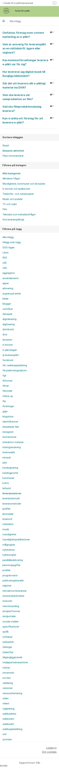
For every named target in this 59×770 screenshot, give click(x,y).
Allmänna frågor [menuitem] (11, 178)
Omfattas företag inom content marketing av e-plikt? (27, 34)
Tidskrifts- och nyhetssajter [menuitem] (18, 193)
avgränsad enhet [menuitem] (11, 293)
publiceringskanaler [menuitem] (13, 580)
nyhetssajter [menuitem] (9, 554)
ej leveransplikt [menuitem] (10, 355)
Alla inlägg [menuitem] (8, 237)
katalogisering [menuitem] (10, 467)
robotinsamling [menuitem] (10, 606)
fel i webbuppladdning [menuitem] (14, 365)
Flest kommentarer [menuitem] (13, 155)
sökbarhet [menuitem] (8, 642)
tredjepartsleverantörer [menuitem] (15, 662)
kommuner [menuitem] (8, 478)
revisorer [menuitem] (7, 600)
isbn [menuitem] (4, 462)
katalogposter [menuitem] (10, 472)
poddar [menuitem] (6, 570)
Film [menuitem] (4, 209)
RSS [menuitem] (4, 257)
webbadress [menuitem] (9, 713)
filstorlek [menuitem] (7, 390)
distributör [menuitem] (8, 329)
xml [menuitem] (4, 734)
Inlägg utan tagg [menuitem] (11, 242)
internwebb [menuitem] (8, 452)
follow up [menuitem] (7, 396)
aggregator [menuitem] (8, 273)
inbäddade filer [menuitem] (10, 426)
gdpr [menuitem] (5, 411)
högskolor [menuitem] (8, 416)
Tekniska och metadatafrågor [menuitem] (19, 214)
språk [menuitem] (5, 631)
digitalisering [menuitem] (9, 319)
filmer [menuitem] (5, 385)
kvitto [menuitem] (5, 483)
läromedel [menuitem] (7, 514)
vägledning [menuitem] (8, 708)
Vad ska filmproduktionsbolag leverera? (27, 108)
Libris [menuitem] (5, 252)
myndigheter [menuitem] (9, 534)
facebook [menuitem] (7, 360)
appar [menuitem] (5, 283)
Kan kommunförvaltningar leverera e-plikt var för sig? (27, 62)
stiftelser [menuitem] (7, 636)
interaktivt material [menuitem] (12, 442)
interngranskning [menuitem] (11, 447)
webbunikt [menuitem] (8, 724)
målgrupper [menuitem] (8, 544)
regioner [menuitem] (6, 585)
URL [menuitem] (4, 267)
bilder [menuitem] (5, 298)
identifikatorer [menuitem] (10, 421)
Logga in (51, 747)
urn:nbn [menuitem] (6, 677)
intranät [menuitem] (6, 457)
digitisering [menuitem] (8, 324)
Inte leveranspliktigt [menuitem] (13, 219)
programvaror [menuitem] (10, 575)
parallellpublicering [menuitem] (12, 560)
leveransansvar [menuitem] (11, 493)
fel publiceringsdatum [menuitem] (14, 370)
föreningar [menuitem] (8, 406)
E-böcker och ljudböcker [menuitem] (16, 188)
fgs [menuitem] (4, 375)
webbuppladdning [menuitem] (12, 729)
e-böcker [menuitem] (7, 344)
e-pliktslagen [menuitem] (9, 350)
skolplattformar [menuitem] (11, 611)
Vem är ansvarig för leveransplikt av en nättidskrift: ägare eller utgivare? (27, 48)
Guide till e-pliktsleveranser (18, 3)
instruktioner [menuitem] (9, 437)
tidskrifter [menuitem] (7, 652)
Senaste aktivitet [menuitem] (13, 150)
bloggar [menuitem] (6, 303)
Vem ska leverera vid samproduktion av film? (27, 97)
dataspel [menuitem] (7, 314)
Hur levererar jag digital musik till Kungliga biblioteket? (23, 73)
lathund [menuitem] (6, 488)
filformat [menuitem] (7, 380)
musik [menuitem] (5, 529)
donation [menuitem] (7, 339)
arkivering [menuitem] (7, 288)
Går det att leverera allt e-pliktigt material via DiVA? (27, 85)
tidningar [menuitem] (7, 647)
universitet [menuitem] (8, 672)
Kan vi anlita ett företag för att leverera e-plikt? (27, 120)
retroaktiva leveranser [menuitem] (14, 590)
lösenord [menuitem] (7, 519)
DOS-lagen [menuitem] (8, 247)
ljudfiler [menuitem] (6, 508)
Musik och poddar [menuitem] (12, 199)
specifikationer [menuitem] (10, 626)
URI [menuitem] (4, 262)
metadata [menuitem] (7, 524)
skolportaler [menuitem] (9, 616)
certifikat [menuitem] (7, 309)
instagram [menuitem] (8, 431)
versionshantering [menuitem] (12, 693)
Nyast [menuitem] (5, 145)
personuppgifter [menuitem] (11, 565)
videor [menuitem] (5, 703)
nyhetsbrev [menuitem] (8, 549)
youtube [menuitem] (7, 739)
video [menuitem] (5, 698)
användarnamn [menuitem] (10, 278)
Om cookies (49, 751)
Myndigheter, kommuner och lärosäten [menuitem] (23, 183)
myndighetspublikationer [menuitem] (16, 539)
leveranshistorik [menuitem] (11, 498)
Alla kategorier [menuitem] (11, 173)
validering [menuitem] (7, 683)
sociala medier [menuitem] (10, 621)
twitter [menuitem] (6, 667)
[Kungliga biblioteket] (3, 20)
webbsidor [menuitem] (8, 718)
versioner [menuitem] (7, 688)
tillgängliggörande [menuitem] (12, 657)
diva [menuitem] (4, 334)
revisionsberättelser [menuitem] (13, 595)
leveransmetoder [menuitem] (11, 503)
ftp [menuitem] (4, 401)
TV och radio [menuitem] (9, 204)
